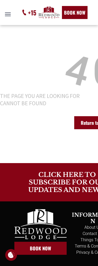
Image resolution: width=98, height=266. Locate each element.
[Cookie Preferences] (11, 255)
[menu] (8, 14)
